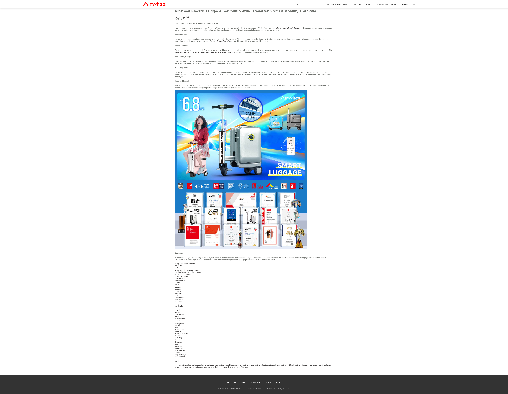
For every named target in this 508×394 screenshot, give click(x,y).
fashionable (179, 297)
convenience (180, 278)
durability (178, 266)
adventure (179, 293)
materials (178, 331)
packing (178, 344)
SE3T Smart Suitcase (362, 4)
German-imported (182, 333)
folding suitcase (268, 365)
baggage (178, 289)
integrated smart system (185, 264)
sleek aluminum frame (223, 41)
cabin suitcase (282, 365)
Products (267, 382)
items (177, 359)
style (176, 295)
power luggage (195, 365)
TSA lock (178, 268)
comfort (178, 352)
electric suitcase (324, 365)
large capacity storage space (187, 270)
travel (177, 285)
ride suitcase (220, 365)
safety (177, 283)
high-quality (179, 329)
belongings (179, 323)
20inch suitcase (295, 365)
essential (178, 302)
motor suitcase (208, 365)
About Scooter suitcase (250, 382)
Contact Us (279, 382)
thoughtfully (179, 340)
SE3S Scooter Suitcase (312, 4)
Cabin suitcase (221, 367)
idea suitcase (256, 365)
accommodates (181, 357)
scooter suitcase (181, 365)
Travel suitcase (234, 367)
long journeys (180, 355)
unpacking (179, 346)
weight (177, 361)
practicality (179, 306)
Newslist (185, 17)
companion (179, 304)
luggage (178, 287)
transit (177, 325)
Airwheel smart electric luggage (287, 28)
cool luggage (231, 365)
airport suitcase (195, 367)
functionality (180, 280)
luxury (177, 308)
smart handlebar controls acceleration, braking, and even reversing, (205, 52)
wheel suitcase (208, 367)
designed (178, 342)
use (176, 327)
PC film (178, 335)
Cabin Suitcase (270, 388)
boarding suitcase (309, 365)
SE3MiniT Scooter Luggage (337, 4)
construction (180, 319)
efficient (178, 312)
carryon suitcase (181, 367)
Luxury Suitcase (283, 388)
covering (178, 338)
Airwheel (404, 4)
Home (296, 4)
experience (179, 310)
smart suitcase (243, 365)
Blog (414, 4)
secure (177, 321)
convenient (179, 314)
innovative (179, 300)
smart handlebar (181, 276)
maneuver (179, 348)
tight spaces (180, 350)
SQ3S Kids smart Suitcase (386, 4)
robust (177, 316)
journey (178, 291)
